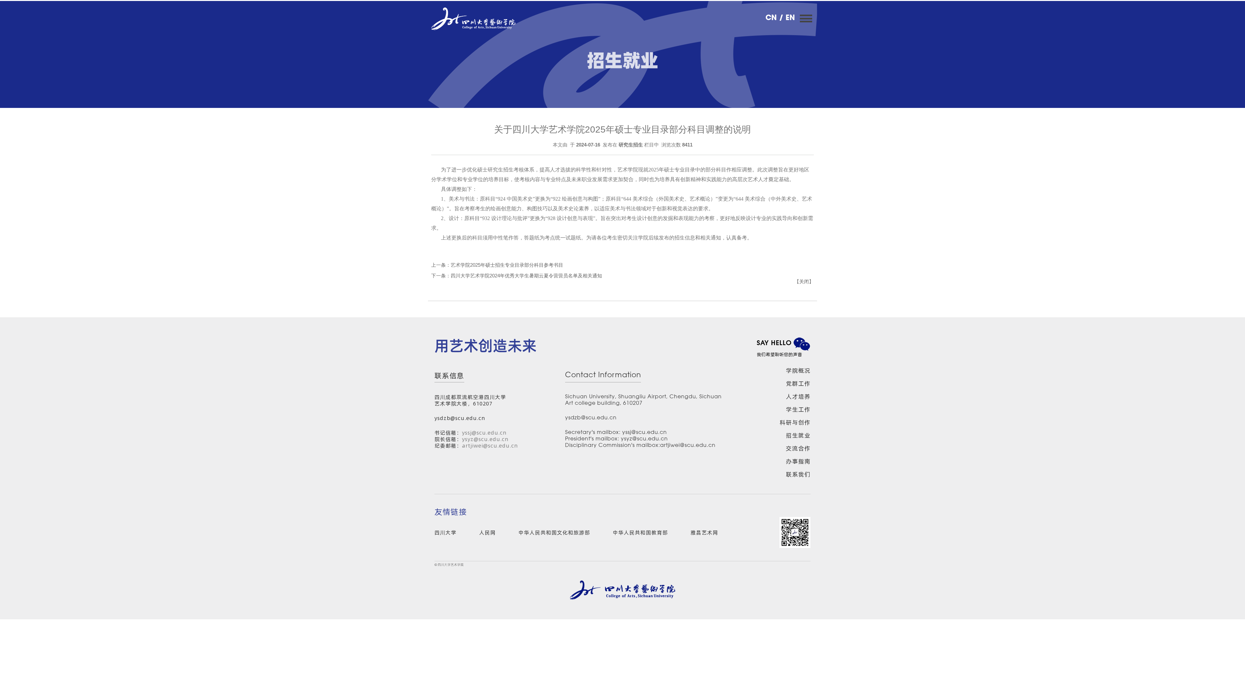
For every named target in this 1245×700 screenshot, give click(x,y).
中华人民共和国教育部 (640, 532)
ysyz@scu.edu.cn (485, 439)
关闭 (804, 281)
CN (772, 18)
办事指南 (798, 461)
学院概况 (798, 371)
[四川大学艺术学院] (473, 18)
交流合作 (798, 448)
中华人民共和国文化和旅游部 (554, 532)
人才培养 (798, 396)
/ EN (787, 18)
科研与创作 (795, 422)
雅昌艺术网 (704, 532)
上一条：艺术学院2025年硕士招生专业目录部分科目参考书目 (497, 265)
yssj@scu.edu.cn (484, 432)
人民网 (487, 532)
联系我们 (798, 474)
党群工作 (798, 383)
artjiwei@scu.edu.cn (490, 445)
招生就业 (798, 435)
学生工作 (798, 409)
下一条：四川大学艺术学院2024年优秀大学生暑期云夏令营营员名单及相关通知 (516, 275)
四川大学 (445, 532)
